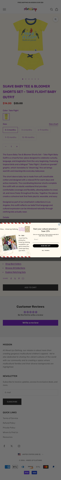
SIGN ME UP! (46, 245)
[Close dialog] (59, 224)
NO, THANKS (45, 250)
